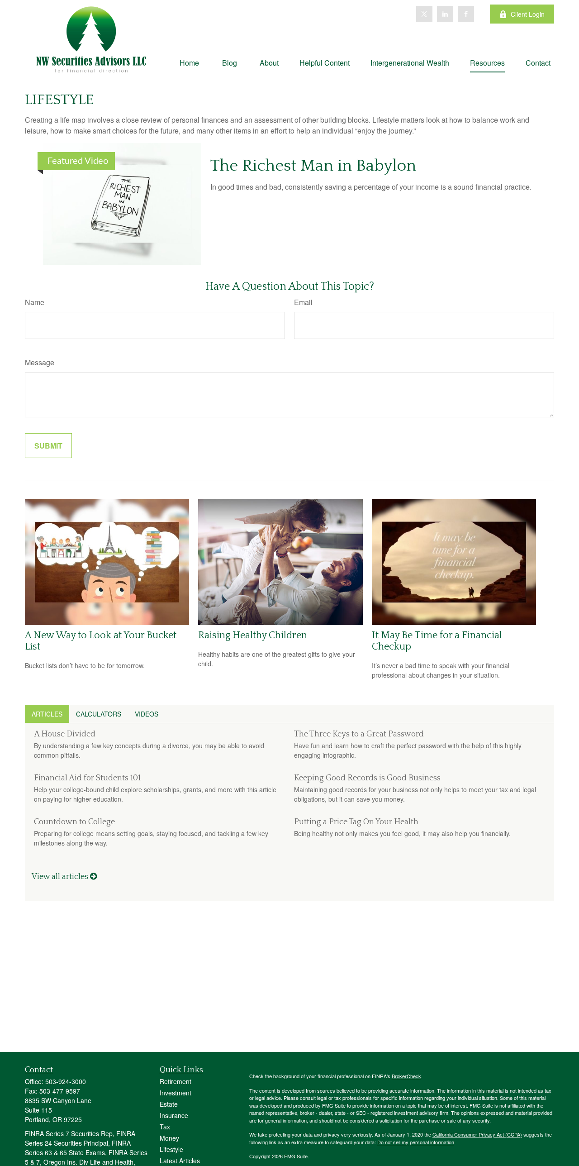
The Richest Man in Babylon (313, 166)
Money (169, 1137)
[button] (189, 62)
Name (34, 302)
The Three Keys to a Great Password (359, 734)
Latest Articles (180, 1160)
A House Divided (64, 734)
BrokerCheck (406, 1076)
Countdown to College (74, 822)
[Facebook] (466, 14)
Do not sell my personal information (415, 1142)
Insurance (174, 1115)
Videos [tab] (146, 713)
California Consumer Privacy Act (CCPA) (477, 1134)
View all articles (61, 876)
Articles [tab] (47, 713)
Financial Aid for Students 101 (87, 778)
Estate (169, 1104)
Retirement (175, 1081)
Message (39, 362)
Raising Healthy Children (252, 635)
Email (303, 302)
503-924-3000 (65, 1081)
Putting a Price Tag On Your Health (356, 822)
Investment (175, 1092)
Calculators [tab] (98, 713)
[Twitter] (424, 14)
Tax (165, 1126)
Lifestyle (171, 1149)
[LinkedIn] (445, 14)
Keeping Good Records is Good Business (367, 778)
